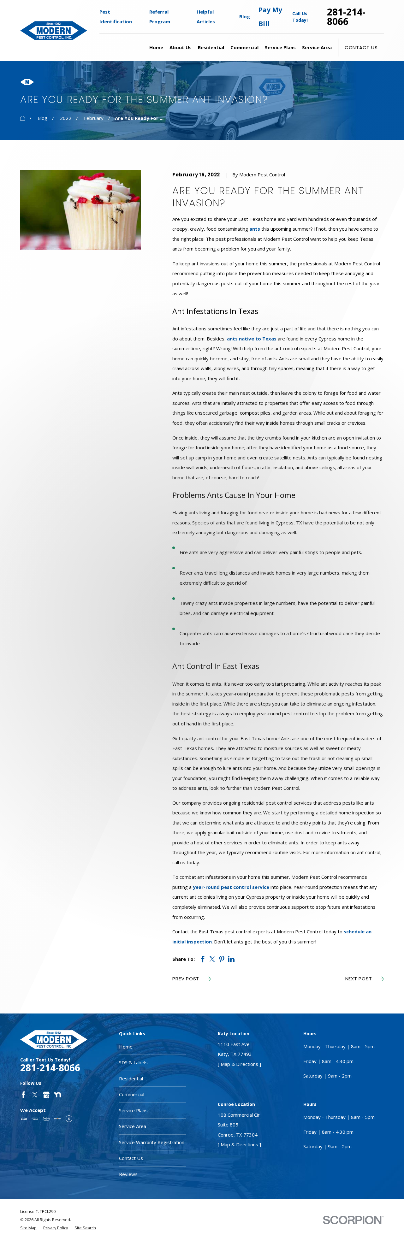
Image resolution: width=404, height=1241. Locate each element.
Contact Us (361, 47)
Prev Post (185, 978)
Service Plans (133, 1110)
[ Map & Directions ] (239, 1064)
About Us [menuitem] (180, 47)
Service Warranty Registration (151, 1142)
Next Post (358, 978)
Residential (131, 1078)
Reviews (128, 1174)
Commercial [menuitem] (244, 47)
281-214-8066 (346, 16)
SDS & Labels (133, 1062)
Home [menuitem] (156, 47)
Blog (244, 16)
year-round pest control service (231, 887)
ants (254, 229)
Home (126, 1046)
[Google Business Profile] (46, 1094)
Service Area (132, 1126)
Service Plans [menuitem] (280, 47)
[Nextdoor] (57, 1094)
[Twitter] (35, 1094)
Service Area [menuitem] (317, 47)
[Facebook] (23, 1094)
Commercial (131, 1094)
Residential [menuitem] (211, 47)
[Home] (53, 30)
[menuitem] (28, 1228)
